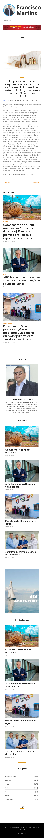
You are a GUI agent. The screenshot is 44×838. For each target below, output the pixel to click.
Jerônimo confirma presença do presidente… (20, 553)
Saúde (10, 323)
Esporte (6, 221)
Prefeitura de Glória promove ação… (20, 522)
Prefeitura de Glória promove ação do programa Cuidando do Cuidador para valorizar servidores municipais (19, 332)
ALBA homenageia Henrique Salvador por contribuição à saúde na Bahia (21, 281)
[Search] (39, 20)
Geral (5, 274)
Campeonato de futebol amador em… (18, 451)
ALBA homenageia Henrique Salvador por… (20, 485)
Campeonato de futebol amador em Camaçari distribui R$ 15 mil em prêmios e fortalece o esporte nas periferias (19, 231)
